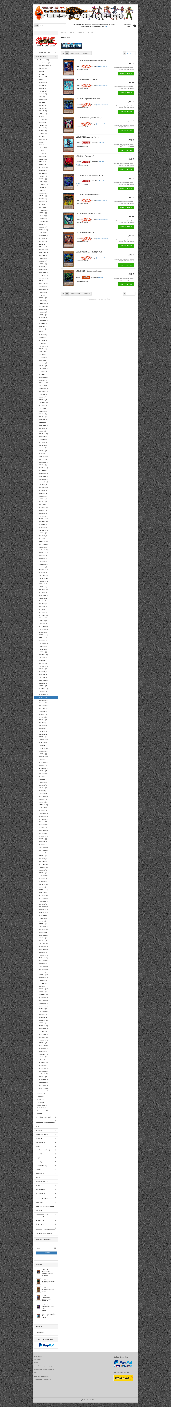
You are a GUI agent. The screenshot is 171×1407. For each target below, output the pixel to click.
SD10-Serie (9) (43, 179)
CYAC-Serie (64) (43, 1031)
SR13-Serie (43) (43, 1014)
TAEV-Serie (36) (43, 201)
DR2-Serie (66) (43, 133)
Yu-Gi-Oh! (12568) (41, 56)
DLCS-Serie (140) (43, 901)
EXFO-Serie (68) (43, 717)
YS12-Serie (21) (43, 400)
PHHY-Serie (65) (43, 1020)
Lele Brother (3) (40, 1173)
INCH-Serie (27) (43, 799)
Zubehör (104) (41, 1113)
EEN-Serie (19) (43, 139)
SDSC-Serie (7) (43, 261)
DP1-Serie (41, 150)
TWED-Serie (42, 295)
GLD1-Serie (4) (43, 232)
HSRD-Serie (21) (43, 575)
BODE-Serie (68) (43, 955)
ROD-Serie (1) (42, 105)
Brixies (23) (39, 1162)
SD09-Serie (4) (43, 170)
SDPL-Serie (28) (43, 751)
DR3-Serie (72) (43, 176)
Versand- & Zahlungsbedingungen (43, 1366)
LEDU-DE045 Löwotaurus (85, 233)
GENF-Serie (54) (43, 368)
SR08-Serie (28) (43, 810)
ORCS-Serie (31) (43, 388)
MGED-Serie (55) (43, 958)
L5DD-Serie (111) (43, 1079)
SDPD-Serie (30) (43, 655)
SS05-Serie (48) (43, 881)
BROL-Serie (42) (43, 960)
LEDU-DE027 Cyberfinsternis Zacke (88, 99)
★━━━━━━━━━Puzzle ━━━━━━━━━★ (42, 1215)
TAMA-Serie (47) (43, 994)
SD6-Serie (41, 145)
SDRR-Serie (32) (43, 830)
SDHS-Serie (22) (43, 541)
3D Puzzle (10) (40, 1220)
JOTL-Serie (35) (43, 459)
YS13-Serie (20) (43, 451)
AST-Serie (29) (43, 99)
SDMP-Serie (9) (43, 584)
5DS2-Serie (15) (43, 269)
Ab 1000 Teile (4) (40, 1224)
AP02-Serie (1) (43, 442)
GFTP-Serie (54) (43, 926)
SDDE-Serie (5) (43, 227)
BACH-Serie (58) (43, 969)
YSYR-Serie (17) (43, 479)
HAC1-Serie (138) (43, 972)
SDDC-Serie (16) (43, 391)
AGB (35, 1372)
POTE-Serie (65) (43, 992)
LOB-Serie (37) (43, 68)
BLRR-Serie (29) (43, 742)
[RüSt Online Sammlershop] (85, 12)
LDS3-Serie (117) (43, 989)
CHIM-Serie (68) (43, 850)
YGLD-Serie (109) (43, 581)
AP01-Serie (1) (43, 428)
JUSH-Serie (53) (43, 1071)
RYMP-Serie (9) (43, 394)
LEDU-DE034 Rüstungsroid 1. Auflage (89, 118)
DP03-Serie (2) (43, 181)
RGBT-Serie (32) (43, 272)
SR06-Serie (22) (43, 734)
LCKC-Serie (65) (43, 725)
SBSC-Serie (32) (43, 824)
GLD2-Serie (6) (43, 264)
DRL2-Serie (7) (43, 561)
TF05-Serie (42, 332)
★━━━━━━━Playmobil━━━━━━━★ (45, 1198)
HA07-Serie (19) (43, 445)
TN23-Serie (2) (43, 1051)
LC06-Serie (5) (43, 723)
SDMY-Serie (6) (43, 638)
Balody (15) (39, 1154)
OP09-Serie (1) (43, 782)
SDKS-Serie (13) (43, 635)
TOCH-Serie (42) (43, 884)
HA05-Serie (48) (43, 385)
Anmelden (46, 1253)
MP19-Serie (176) (43, 836)
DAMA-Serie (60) (43, 943)
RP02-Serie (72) (43, 266)
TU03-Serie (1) (43, 317)
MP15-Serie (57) (43, 570)
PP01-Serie (42, 204)
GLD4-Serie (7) (43, 363)
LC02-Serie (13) (43, 374)
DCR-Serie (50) (43, 91)
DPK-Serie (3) (42, 187)
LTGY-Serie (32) (43, 448)
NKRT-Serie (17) (43, 533)
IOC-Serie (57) (43, 96)
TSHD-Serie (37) (43, 306)
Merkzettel (132, 3)
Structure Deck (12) (42, 1111)
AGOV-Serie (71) (43, 1054)
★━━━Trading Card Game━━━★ (45, 52)
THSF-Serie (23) (43, 544)
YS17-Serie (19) (43, 686)
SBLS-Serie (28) (43, 802)
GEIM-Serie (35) (43, 918)
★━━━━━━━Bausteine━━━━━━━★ (45, 1122)
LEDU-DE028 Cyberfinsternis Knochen (89, 271)
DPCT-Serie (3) (43, 300)
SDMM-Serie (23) (43, 252)
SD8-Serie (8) (42, 165)
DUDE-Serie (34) (43, 847)
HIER (106, 26)
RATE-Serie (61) (43, 657)
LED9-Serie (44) (43, 986)
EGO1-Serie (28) (43, 935)
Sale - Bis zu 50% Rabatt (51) (44, 1233)
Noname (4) (39, 1138)
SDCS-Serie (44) (43, 949)
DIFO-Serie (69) (43, 983)
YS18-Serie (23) (43, 745)
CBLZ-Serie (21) (43, 431)
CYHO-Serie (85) (43, 748)
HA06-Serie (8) (43, 411)
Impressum (37, 1359)
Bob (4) (38, 1158)
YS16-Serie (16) (43, 606)
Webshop (79, 1400)
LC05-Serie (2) (43, 524)
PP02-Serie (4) (43, 241)
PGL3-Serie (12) (43, 598)
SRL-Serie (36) (43, 82)
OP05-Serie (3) (43, 652)
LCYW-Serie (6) (43, 419)
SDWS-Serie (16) (43, 283)
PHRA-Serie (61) (43, 909)
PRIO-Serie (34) (43, 502)
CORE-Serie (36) (43, 564)
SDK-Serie (41, 71)
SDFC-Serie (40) (43, 924)
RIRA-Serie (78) (43, 822)
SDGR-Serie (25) (43, 521)
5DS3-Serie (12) (43, 309)
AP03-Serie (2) (43, 465)
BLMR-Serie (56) (43, 1037)
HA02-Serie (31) (43, 315)
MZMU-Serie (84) (43, 1088)
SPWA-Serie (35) (43, 708)
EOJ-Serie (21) (43, 159)
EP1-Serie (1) (42, 102)
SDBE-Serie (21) (43, 462)
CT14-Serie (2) (43, 691)
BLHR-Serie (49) (43, 819)
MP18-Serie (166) (43, 762)
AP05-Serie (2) (43, 513)
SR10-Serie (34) (43, 873)
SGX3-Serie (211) (43, 1028)
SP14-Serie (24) (43, 493)
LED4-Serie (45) (43, 785)
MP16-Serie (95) (43, 626)
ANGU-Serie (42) (43, 929)
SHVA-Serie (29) (43, 756)
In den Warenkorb (126, 73)
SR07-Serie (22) (43, 776)
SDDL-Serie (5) (43, 349)
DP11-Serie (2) (43, 357)
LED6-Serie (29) (43, 858)
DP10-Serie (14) (43, 343)
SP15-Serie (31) (43, 558)
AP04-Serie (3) (43, 490)
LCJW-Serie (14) (43, 468)
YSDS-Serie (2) (43, 199)
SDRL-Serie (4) (43, 207)
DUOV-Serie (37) (43, 867)
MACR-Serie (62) (43, 674)
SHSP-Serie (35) (43, 473)
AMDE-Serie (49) (43, 1017)
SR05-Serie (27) (43, 714)
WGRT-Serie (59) (43, 482)
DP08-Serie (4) (43, 258)
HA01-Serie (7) (43, 286)
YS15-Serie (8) (43, 555)
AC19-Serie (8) (43, 841)
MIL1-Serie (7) (43, 601)
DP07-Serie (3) (43, 218)
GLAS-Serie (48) (43, 210)
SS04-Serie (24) (43, 878)
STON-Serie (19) (43, 184)
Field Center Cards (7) (45, 65)
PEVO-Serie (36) (43, 680)
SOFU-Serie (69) (43, 774)
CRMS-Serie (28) (43, 255)
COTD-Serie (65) (43, 689)
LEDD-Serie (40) (43, 700)
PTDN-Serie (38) (43, 221)
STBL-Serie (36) (43, 329)
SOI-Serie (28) (43, 156)
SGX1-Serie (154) (43, 975)
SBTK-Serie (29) (43, 856)
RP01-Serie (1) (43, 238)
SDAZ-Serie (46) (43, 977)
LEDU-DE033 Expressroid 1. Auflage (88, 214)
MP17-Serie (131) (43, 694)
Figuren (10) (40, 1099)
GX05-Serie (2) (43, 213)
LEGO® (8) (39, 1130)
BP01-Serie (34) (43, 405)
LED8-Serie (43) (43, 952)
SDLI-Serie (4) (43, 504)
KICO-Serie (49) (43, 941)
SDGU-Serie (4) (43, 380)
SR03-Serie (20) (43, 669)
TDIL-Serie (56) (43, 618)
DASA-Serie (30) (43, 739)
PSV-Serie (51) (43, 94)
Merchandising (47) (42, 1091)
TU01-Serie (42, 281)
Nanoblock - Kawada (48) (43, 1150)
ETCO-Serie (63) (43, 875)
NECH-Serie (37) (43, 530)
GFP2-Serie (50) (43, 980)
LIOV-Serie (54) (43, 932)
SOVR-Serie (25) (43, 289)
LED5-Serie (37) (43, 844)
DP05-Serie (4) (43, 147)
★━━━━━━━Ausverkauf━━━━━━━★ (46, 1229)
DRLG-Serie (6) (43, 499)
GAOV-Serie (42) (43, 402)
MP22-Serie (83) (43, 997)
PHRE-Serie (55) (43, 1082)
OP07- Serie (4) (43, 731)
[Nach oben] (166, 1404)
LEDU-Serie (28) (43, 697)
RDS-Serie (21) (43, 111)
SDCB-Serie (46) (43, 1000)
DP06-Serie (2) (43, 215)
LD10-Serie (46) (43, 1043)
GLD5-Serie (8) (43, 408)
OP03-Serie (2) (43, 646)
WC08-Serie (42, 224)
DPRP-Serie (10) (43, 629)
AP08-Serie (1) (43, 572)
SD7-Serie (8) (42, 162)
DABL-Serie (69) (43, 1011)
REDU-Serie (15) (43, 417)
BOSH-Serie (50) (43, 589)
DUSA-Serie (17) (43, 666)
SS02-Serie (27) (43, 790)
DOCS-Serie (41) (43, 578)
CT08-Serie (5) (43, 371)
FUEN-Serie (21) (43, 660)
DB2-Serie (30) (43, 125)
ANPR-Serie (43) (43, 278)
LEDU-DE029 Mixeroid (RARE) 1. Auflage (90, 252)
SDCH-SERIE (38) (43, 907)
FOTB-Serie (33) (43, 193)
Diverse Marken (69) (41, 1166)
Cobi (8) (38, 1126)
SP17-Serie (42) (43, 663)
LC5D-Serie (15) (43, 527)
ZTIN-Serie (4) (43, 439)
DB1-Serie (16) (43, 114)
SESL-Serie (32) (43, 870)
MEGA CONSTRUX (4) (42, 1134)
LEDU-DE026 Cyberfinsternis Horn (88, 194)
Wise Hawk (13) (40, 1189)
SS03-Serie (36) (43, 827)
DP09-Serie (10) (43, 292)
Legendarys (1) (41, 1102)
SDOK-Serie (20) (43, 434)
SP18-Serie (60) (43, 728)
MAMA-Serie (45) (43, 1006)
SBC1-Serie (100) (43, 1045)
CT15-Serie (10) (43, 759)
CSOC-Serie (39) (43, 249)
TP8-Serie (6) (42, 397)
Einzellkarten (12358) (43, 60)
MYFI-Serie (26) (43, 853)
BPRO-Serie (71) (43, 1085)
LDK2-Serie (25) (43, 632)
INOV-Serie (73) (43, 640)
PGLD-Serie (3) (43, 496)
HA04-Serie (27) (43, 351)
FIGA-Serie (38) (43, 833)
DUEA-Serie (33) (43, 516)
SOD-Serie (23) (43, 108)
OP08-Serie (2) (43, 754)
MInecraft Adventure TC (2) (43, 1117)
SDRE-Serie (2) (43, 422)
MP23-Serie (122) (43, 1048)
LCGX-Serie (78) (43, 377)
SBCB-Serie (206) (43, 915)
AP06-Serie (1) (43, 536)
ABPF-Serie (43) (43, 298)
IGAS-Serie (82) (43, 861)
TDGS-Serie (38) (43, 230)
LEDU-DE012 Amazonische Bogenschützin (91, 60)
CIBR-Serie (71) (43, 703)
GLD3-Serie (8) (43, 312)
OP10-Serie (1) (43, 807)
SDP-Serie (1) (42, 88)
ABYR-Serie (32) (43, 425)
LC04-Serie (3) (43, 470)
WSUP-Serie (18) (43, 550)
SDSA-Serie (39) (43, 890)
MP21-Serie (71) (43, 946)
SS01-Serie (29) (43, 788)
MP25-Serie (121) (43, 1068)
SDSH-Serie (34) (43, 864)
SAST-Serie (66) (43, 793)
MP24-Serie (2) (43, 1065)
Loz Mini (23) (39, 1185)
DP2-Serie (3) (42, 153)
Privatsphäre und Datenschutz (42, 1379)
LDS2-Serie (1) (43, 963)
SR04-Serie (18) (43, 671)
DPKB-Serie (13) (43, 303)
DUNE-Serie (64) (43, 1040)
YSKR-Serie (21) (43, 476)
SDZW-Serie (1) (43, 247)
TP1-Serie (41, 80)
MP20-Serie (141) (43, 898)
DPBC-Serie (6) (43, 587)
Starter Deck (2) (41, 1108)
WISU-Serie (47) (43, 1034)
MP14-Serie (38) (43, 519)
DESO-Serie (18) (43, 643)
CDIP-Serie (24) (43, 173)
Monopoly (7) (39, 1210)
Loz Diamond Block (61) (42, 1181)
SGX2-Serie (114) (43, 1003)
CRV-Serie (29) (43, 130)
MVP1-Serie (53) (43, 615)
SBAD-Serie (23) (43, 816)
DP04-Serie (42, 190)
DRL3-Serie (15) (43, 620)
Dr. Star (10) (39, 1169)
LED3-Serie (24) (43, 765)
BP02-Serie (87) (43, 453)
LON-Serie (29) (43, 85)
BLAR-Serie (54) (43, 892)
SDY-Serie (41, 74)
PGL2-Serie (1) (43, 547)
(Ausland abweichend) (102, 66)
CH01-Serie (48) (43, 1077)
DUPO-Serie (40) (43, 805)
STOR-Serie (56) (43, 346)
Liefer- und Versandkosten (41, 1376)
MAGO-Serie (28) (43, 912)
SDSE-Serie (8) (43, 567)
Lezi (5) (38, 1177)
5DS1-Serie (42, 244)
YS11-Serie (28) (43, 366)
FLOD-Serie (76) (43, 737)
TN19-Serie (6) (43, 839)
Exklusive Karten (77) (44, 63)
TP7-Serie (41, 142)
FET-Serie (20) (43, 122)
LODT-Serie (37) (43, 235)
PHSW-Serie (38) (43, 383)
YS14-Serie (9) (43, 510)
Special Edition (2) (42, 1105)
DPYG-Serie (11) (43, 275)
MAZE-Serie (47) (43, 1026)
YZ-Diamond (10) (40, 1193)
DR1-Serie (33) (43, 119)
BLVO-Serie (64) (43, 921)
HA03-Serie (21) (43, 337)
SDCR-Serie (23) (43, 487)
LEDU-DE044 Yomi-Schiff (85, 156)
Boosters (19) (41, 1094)
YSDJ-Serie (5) (43, 196)
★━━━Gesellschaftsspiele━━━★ (45, 1206)
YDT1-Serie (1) (43, 334)
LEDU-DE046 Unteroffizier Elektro (87, 80)
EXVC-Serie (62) (43, 354)
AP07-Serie (42, 609)
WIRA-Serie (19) (43, 595)
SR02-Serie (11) (43, 612)
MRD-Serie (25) (43, 77)
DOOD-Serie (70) (43, 1074)
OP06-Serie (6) (43, 711)
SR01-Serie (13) (43, 592)
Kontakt (36, 1362)
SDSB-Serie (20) (43, 796)
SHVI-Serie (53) (43, 604)
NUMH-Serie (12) (43, 456)
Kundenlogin (122, 3)
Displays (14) (41, 1096)
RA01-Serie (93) (43, 1057)
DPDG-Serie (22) (43, 677)
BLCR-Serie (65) (43, 1009)
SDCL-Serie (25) (43, 705)
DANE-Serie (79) (43, 813)
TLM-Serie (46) (43, 128)
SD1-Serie (41, 116)
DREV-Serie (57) (43, 320)
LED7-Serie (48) (43, 904)
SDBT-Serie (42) (43, 1023)
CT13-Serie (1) (43, 623)
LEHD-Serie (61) (43, 768)
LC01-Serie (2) (43, 323)
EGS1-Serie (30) (43, 938)
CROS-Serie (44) (43, 553)
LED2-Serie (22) (43, 720)
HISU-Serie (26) (43, 779)
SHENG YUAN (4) (40, 1142)
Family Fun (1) (40, 1202)
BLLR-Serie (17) (43, 683)
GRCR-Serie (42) (43, 966)
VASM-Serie (42, 1060)
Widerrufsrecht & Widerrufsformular (44, 1369)
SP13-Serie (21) (43, 436)
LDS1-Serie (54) (43, 887)
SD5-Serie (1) (42, 136)
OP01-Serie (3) (43, 649)
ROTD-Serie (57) (43, 895)
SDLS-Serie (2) (43, 360)
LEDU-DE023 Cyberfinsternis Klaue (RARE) (90, 175)
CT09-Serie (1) (43, 414)
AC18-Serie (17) (43, 771)
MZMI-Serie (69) (43, 1062)
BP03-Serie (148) (43, 507)
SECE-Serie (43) (43, 538)
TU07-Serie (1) (43, 340)
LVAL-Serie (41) (43, 485)
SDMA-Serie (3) (43, 326)
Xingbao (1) (39, 1146)
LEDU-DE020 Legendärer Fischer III (88, 137)
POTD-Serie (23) (43, 167)
